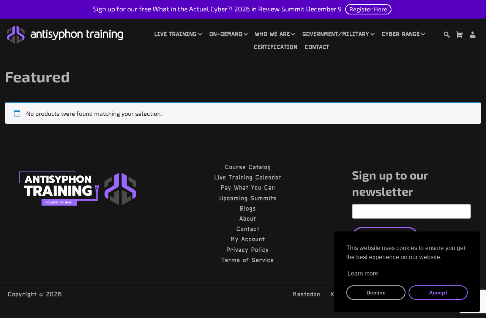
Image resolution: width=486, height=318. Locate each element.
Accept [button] (438, 293)
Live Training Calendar (247, 177)
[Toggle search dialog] (446, 36)
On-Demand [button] (225, 33)
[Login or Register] (472, 36)
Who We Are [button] (272, 33)
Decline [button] (376, 293)
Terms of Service (247, 260)
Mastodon (306, 294)
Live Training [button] (175, 33)
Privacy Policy (247, 249)
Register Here (368, 9)
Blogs (248, 208)
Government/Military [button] (335, 33)
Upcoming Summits (247, 198)
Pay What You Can (248, 187)
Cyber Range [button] (401, 33)
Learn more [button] (362, 273)
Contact (317, 46)
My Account (247, 239)
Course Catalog (248, 167)
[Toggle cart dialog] (459, 36)
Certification (275, 46)
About (247, 218)
